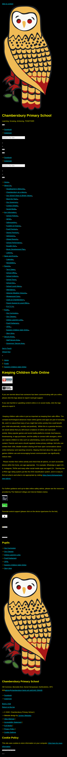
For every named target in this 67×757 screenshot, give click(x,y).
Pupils (6, 363)
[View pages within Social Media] (16, 209)
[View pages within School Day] (15, 283)
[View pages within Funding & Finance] (20, 226)
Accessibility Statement (12, 722)
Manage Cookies (9, 750)
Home (6, 360)
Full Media (8, 726)
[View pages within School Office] (16, 273)
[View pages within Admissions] (15, 236)
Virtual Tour (6, 352)
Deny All (13, 750)
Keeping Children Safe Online (15, 367)
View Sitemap (9, 719)
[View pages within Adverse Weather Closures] (26, 293)
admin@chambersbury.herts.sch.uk (18, 690)
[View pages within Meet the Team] (17, 199)
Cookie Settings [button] (10, 732)
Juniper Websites (24, 715)
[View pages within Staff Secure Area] (19, 340)
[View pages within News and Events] (17, 256)
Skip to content (7, 4)
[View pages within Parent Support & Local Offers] (29, 303)
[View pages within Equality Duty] (16, 246)
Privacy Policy (9, 729)
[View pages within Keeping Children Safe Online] (28, 330)
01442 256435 (37, 690)
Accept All (4, 750)
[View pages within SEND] (11, 219)
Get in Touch (7, 348)
